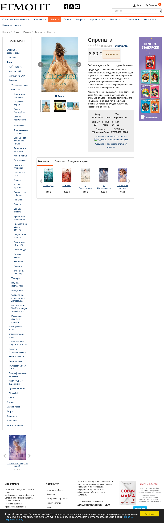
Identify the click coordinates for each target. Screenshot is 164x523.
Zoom (61, 96)
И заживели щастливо (122, 186)
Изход (50, 507)
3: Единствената (85, 186)
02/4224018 (98, 502)
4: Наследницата (104, 186)
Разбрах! (150, 514)
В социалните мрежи (78, 161)
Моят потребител (55, 490)
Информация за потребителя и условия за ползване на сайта (19, 496)
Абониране (140, 508)
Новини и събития (13, 504)
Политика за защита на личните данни (19, 490)
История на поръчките (57, 499)
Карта (107, 504)
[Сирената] (60, 64)
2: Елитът (66, 185)
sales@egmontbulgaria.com (90, 504)
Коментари (59, 161)
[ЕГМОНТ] (25, 6)
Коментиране (121, 45)
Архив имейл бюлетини (15, 507)
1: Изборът (48, 185)
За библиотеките (12, 501)
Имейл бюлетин (54, 503)
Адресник (51, 494)
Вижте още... (44, 161)
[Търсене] (160, 10)
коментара (106, 45)
